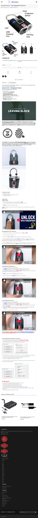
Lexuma (4, 516)
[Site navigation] (1, 2)
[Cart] (36, 2)
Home (2, 7)
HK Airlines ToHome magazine (26, 331)
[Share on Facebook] (3, 76)
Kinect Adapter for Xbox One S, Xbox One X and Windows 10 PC (27, 417)
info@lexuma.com (5, 434)
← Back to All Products (18, 79)
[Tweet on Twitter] (5, 76)
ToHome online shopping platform (9, 332)
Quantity (3, 65)
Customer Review (12, 82)
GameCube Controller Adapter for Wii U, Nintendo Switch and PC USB (9, 417)
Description (4, 82)
